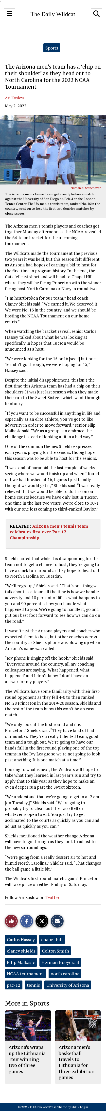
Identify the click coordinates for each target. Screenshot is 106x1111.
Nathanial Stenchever (86, 188)
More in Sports (27, 1003)
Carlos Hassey (21, 939)
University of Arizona (67, 985)
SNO (74, 1107)
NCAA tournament (25, 974)
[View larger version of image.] (53, 149)
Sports (51, 48)
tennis (33, 985)
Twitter (52, 897)
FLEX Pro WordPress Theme (48, 1107)
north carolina (65, 974)
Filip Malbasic (21, 962)
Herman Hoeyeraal (60, 962)
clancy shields (21, 951)
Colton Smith (55, 951)
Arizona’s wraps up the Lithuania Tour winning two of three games (27, 1059)
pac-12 (13, 985)
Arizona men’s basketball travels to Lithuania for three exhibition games (77, 1062)
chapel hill (52, 939)
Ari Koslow (14, 98)
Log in (84, 1107)
